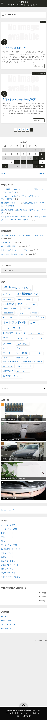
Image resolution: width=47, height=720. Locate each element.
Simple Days (35, 710)
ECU (35, 299)
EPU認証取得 (8, 304)
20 (23, 162)
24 (5, 166)
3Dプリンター (8, 294)
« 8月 (3, 173)
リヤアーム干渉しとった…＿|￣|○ (14, 250)
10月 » (41, 173)
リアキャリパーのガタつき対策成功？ (16, 217)
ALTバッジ (8, 299)
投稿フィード (6, 620)
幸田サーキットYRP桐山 (32, 362)
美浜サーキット (24, 366)
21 (29, 162)
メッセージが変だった (14, 48)
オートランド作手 (14, 322)
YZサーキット (10, 317)
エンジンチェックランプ (32, 317)
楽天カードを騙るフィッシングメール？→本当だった (22, 235)
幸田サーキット (7, 553)
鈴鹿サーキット (12, 375)
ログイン (4, 616)
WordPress (19, 710)
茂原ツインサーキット (23, 371)
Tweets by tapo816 (7, 510)
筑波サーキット (7, 366)
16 (42, 158)
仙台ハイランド (8, 358)
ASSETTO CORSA (23, 299)
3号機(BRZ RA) (27, 294)
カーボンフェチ (12, 328)
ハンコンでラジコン (34, 338)
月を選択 (5, 388)
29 (36, 166)
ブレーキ (8, 343)
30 (42, 166)
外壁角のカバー (7, 242)
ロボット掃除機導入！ (10, 246)
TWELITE (34, 313)
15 (36, 158)
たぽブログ (23, 2)
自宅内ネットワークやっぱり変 (19, 99)
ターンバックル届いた (10, 196)
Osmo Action (27, 308)
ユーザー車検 (36, 353)
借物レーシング (22, 358)
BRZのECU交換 (7, 210)
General (43, 22)
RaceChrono (8, 313)
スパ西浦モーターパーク (14, 333)
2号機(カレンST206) (17, 288)
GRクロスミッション (11, 308)
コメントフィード (8, 624)
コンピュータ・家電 (39, 73)
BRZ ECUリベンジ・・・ (11, 203)
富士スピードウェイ (10, 362)
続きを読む (38, 66)
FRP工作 (22, 304)
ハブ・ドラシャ (13, 338)
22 (36, 162)
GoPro (33, 304)
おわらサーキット (8, 569)
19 (17, 162)
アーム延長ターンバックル (11, 189)
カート (33, 322)
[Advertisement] (23, 665)
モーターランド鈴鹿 (15, 353)
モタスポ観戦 (22, 344)
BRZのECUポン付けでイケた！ (13, 254)
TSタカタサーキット (22, 313)
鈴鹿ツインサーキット (10, 565)
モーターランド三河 (11, 348)
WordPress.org (6, 628)
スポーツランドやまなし (36, 333)
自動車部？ (8, 371)
